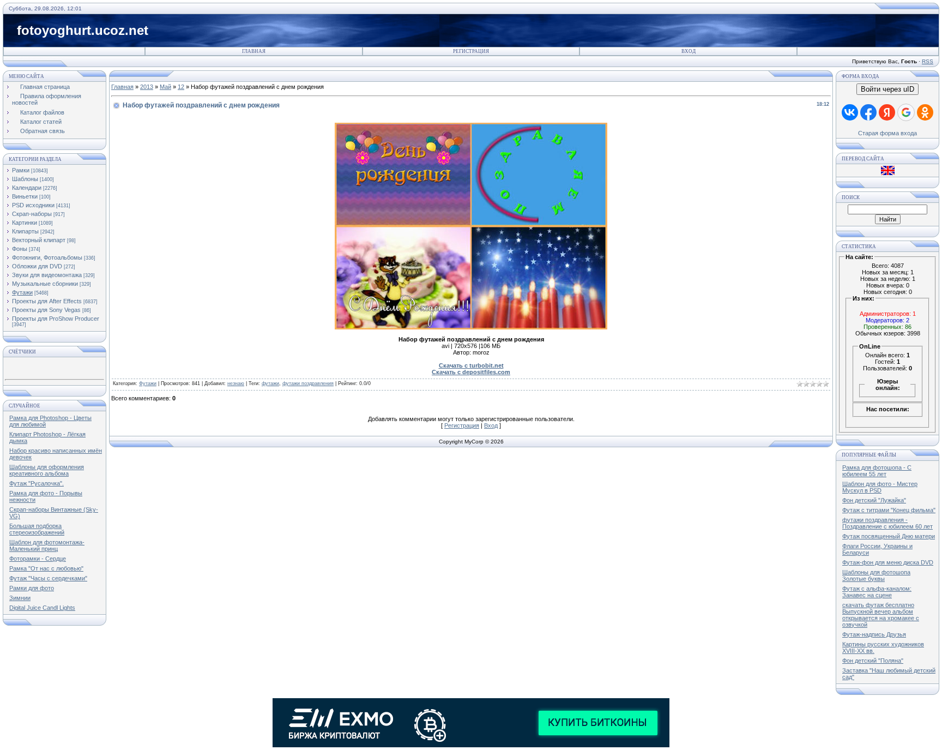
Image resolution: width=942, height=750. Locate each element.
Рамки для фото (31, 588)
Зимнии (20, 598)
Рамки (20, 170)
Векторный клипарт (38, 240)
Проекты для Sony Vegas (46, 310)
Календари (26, 187)
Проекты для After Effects (47, 301)
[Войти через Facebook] (868, 112)
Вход (688, 51)
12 (181, 86)
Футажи (22, 292)
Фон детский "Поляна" (872, 660)
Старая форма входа (887, 133)
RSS (927, 61)
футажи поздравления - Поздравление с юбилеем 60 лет (887, 523)
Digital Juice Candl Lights (42, 607)
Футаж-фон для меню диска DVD (887, 562)
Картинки (24, 222)
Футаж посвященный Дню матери (888, 536)
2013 (146, 86)
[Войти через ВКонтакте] (850, 112)
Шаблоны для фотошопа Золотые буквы (876, 575)
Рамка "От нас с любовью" (46, 568)
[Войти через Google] (906, 112)
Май (165, 86)
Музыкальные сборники (45, 283)
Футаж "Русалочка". (36, 483)
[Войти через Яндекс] (887, 112)
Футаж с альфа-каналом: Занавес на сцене (876, 591)
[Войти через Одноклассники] (925, 112)
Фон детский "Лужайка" (874, 500)
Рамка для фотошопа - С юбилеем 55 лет (876, 470)
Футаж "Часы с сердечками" (48, 578)
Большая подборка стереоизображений (36, 529)
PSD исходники (33, 205)
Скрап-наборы (32, 214)
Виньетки (25, 196)
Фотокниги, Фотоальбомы (47, 257)
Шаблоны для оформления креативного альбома (46, 470)
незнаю (235, 383)
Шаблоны (25, 179)
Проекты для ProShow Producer (55, 318)
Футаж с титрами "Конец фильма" (888, 510)
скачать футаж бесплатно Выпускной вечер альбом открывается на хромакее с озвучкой (880, 615)
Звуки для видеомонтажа (47, 275)
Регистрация (471, 51)
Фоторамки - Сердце (37, 558)
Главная (253, 51)
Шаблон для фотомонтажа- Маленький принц (46, 545)
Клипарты (25, 231)
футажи (270, 383)
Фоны (19, 248)
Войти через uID (887, 89)
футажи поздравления (308, 383)
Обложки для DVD (37, 266)
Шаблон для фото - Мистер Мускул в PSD (879, 487)
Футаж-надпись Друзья (874, 634)
